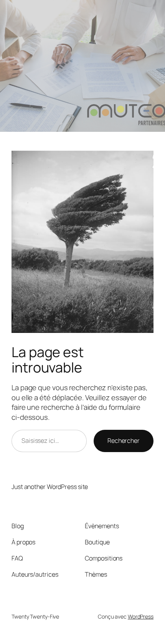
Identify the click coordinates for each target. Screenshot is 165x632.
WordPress (140, 616)
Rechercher (123, 440)
